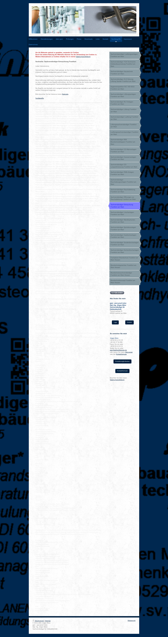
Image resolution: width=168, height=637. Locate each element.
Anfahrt (129, 322)
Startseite (65, 94)
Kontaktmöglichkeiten (122, 361)
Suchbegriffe (39, 98)
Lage (115, 322)
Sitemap (48, 621)
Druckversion (39, 621)
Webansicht (131, 620)
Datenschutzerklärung (83, 57)
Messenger (129, 352)
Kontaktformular (121, 354)
